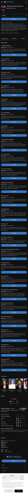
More (2, 337)
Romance (6, 440)
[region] (14, 483)
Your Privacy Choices (9, 490)
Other (10, 440)
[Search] (26, 2)
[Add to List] (26, 8)
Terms (5, 476)
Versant (12, 475)
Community (11, 403)
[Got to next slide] (27, 385)
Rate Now (17, 403)
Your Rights (22, 479)
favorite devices (15, 33)
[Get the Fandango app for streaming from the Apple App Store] (9, 456)
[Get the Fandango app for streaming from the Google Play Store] (18, 456)
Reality (14, 440)
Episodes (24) (4, 38)
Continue (18, 490)
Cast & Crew (14, 38)
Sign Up (14, 461)
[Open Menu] (2, 2)
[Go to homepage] (9, 2)
